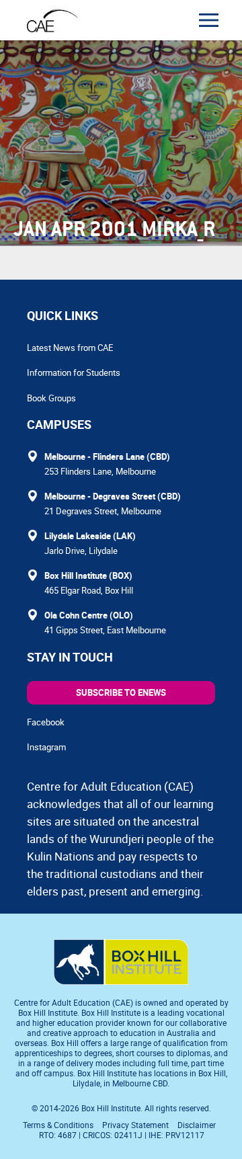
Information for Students (73, 372)
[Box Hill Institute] (121, 980)
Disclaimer (196, 1124)
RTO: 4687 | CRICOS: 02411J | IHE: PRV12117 (122, 1134)
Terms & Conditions (58, 1124)
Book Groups (51, 398)
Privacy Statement (135, 1124)
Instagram (46, 747)
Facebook (46, 722)
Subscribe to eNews (121, 692)
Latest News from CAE (70, 348)
